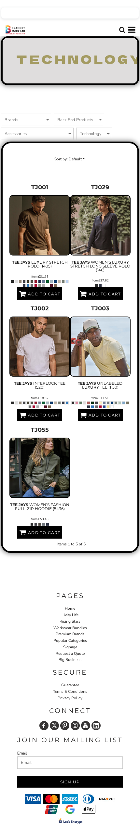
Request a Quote (70, 653)
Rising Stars (70, 621)
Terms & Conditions (70, 691)
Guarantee (70, 685)
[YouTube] (85, 725)
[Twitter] (54, 725)
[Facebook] (44, 725)
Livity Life (70, 614)
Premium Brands (70, 634)
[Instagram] (75, 725)
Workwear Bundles (70, 627)
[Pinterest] (64, 725)
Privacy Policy (70, 698)
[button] (122, 30)
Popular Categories (70, 640)
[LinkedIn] (96, 725)
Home (70, 608)
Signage (70, 647)
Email (22, 753)
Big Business (70, 659)
